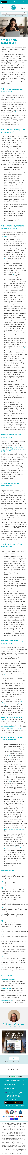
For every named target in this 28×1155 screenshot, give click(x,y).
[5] (13, 274)
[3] (2, 888)
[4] (5, 258)
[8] (23, 635)
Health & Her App (18, 1)
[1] (1, 874)
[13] (2, 956)
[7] (14, 381)
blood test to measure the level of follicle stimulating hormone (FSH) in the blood (13, 449)
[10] (6, 674)
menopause (5, 236)
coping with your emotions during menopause (12, 703)
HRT (4, 513)
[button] (3, 7)
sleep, (24, 725)
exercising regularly (7, 726)
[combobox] (14, 13)
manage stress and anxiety (12, 728)
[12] (2, 950)
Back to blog (15, 1069)
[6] (24, 348)
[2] (2, 881)
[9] (2, 934)
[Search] (25, 13)
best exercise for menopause (14, 829)
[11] (2, 946)
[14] (2, 967)
